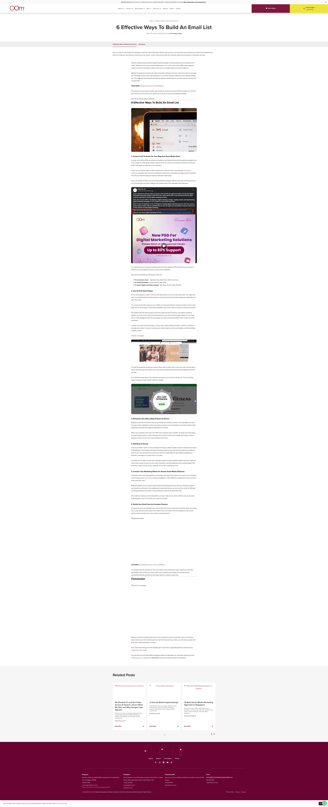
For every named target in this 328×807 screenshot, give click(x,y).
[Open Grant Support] (144, 9)
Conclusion (141, 44)
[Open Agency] (124, 9)
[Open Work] (150, 9)
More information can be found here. (194, 2)
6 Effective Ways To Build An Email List (124, 44)
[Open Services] (132, 9)
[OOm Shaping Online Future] (17, 8)
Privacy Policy (63, 803)
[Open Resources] (160, 9)
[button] (212, 734)
